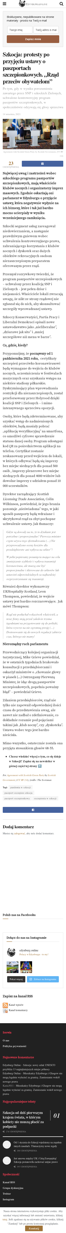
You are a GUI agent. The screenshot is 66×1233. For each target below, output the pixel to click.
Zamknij (34, 1228)
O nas (6, 1040)
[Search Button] (61, 3)
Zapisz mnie (33, 39)
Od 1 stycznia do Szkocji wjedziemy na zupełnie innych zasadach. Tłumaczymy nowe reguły (38, 1144)
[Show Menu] (4, 3)
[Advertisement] (33, 873)
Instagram (8, 1199)
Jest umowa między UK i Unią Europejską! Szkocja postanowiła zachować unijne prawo (36, 1160)
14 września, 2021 (12, 114)
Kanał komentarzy (18, 1010)
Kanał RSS (9, 1182)
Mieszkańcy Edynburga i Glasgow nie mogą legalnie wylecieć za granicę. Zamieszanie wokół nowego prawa (32, 1077)
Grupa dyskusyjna (13, 1188)
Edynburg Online (12, 1065)
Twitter (7, 1194)
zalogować (19, 833)
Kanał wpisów (16, 1004)
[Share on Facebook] (42, 164)
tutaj (5, 1219)
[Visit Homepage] (33, 3)
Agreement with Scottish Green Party (25, 775)
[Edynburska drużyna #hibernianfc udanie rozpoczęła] (13, 967)
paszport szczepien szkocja (18, 792)
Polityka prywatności (14, 1046)
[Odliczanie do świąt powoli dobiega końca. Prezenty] (26, 967)
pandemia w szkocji (20, 787)
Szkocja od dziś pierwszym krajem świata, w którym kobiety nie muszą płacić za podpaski (23, 1119)
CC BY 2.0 (22, 780)
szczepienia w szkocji (45, 798)
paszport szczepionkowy (17, 798)
